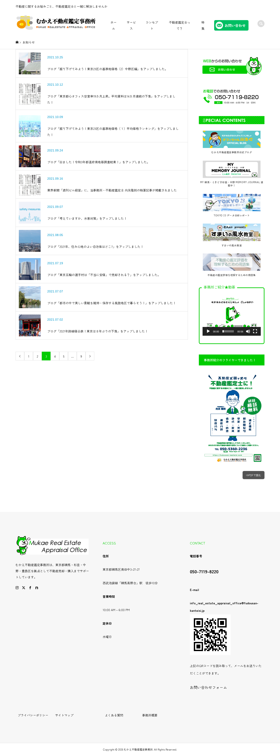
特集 (203, 25)
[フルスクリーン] (255, 331)
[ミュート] (248, 331)
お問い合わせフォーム (208, 687)
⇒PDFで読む (253, 475)
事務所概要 (150, 715)
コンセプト (152, 25)
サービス (131, 25)
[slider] (228, 331)
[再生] (208, 331)
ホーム (113, 25)
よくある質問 (114, 715)
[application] (232, 314)
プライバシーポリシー (33, 715)
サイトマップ (64, 715)
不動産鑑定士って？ (179, 25)
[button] (231, 314)
